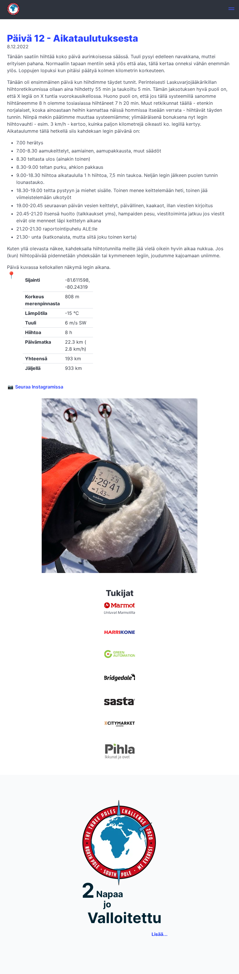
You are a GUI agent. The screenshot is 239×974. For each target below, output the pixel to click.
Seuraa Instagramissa (39, 387)
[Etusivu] (13, 9)
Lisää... (160, 934)
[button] (231, 9)
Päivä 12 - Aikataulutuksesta (72, 38)
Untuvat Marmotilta (119, 612)
